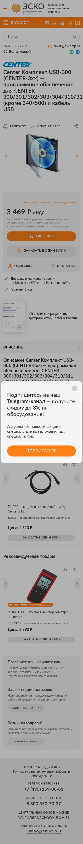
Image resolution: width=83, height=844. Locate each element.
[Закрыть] (74, 388)
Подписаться (41, 451)
